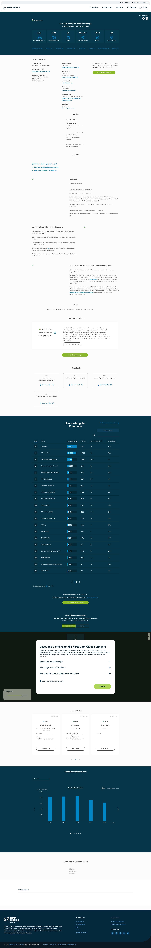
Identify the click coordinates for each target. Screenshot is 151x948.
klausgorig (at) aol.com (68, 108)
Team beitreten (46, 748)
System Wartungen (81, 933)
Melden (53, 716)
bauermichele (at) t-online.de (70, 77)
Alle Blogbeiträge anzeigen (75, 355)
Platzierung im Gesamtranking (110, 423)
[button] (34, 809)
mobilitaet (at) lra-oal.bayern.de (41, 71)
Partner (114, 48)
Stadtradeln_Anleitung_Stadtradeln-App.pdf (46, 167)
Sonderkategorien (108, 430)
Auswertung (69, 48)
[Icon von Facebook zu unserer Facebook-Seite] (112, 933)
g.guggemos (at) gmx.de (68, 90)
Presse (128, 2)
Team (43, 441)
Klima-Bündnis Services (16, 945)
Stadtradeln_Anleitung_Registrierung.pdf (45, 164)
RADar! (91, 48)
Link (48, 248)
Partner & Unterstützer (118, 921)
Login (145, 7)
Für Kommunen (107, 7)
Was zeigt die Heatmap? (51, 661)
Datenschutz (62, 945)
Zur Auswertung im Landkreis (75, 602)
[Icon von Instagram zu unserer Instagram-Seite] (116, 933)
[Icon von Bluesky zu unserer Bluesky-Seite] (128, 933)
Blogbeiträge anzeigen (73, 344)
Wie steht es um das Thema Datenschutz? (59, 673)
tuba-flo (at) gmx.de (67, 83)
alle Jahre (36, 779)
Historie (81, 48)
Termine (48, 48)
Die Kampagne (131, 7)
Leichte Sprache (137, 2)
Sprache (146, 2)
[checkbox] (75, 681)
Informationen (36, 48)
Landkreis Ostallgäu (92, 597)
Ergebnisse (119, 7)
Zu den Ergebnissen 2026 (104, 72)
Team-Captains (102, 48)
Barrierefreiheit (71, 945)
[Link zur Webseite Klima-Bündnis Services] (11, 920)
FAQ (123, 2)
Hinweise (58, 48)
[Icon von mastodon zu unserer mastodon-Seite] (120, 933)
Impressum (53, 945)
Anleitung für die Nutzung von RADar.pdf (45, 170)
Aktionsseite (93, 279)
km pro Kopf (111, 441)
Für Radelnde (94, 7)
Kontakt (45, 945)
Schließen (102, 686)
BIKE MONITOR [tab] (68, 626)
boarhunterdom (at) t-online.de (70, 67)
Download (48, 385)
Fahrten (83, 441)
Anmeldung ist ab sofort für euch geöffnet (81, 292)
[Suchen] (94, 435)
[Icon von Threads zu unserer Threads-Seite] (124, 933)
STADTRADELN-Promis (118, 924)
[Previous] (72, 760)
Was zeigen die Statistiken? (53, 667)
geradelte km (72, 441)
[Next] (79, 760)
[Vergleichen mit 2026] (103, 788)
